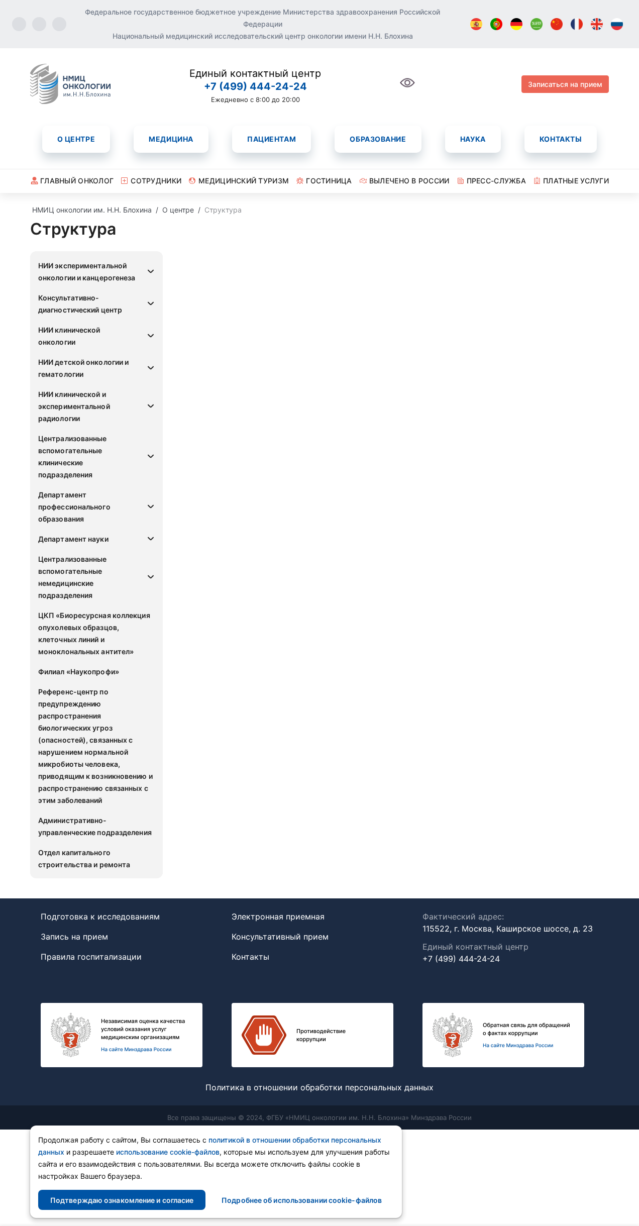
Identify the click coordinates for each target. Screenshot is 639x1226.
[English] (597, 24)
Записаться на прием (565, 84)
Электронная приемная (278, 916)
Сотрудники (156, 180)
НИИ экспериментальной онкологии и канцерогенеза (87, 271)
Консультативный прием (280, 937)
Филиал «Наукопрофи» (78, 671)
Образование (378, 139)
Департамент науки (73, 539)
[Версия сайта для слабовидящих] (407, 88)
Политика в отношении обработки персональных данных (319, 1087)
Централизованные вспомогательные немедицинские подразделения (72, 577)
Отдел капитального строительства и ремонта (84, 858)
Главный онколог (77, 180)
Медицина (171, 139)
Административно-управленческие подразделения (95, 826)
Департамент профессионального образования (74, 506)
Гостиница (329, 180)
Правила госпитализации (91, 957)
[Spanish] (476, 24)
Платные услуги (576, 180)
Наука (473, 139)
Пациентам (271, 139)
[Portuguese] (496, 24)
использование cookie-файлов (168, 1152)
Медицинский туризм (243, 180)
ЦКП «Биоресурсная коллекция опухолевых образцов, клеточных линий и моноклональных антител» (94, 633)
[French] (577, 24)
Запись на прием (74, 937)
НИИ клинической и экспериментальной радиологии (74, 406)
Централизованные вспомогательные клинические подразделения (72, 456)
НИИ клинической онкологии (69, 336)
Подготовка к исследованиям (100, 916)
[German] (516, 24)
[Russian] (617, 24)
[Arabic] (536, 24)
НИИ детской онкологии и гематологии (83, 368)
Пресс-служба (496, 180)
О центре (76, 139)
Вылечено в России (409, 180)
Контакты (561, 139)
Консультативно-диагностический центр (80, 303)
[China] (557, 24)
